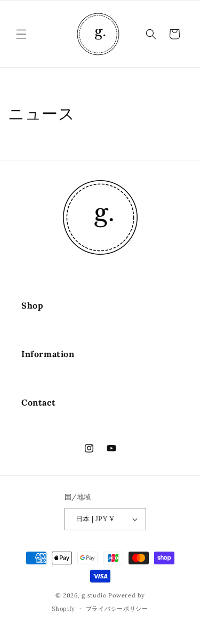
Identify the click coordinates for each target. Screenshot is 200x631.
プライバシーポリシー (117, 608)
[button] (21, 34)
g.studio (94, 595)
